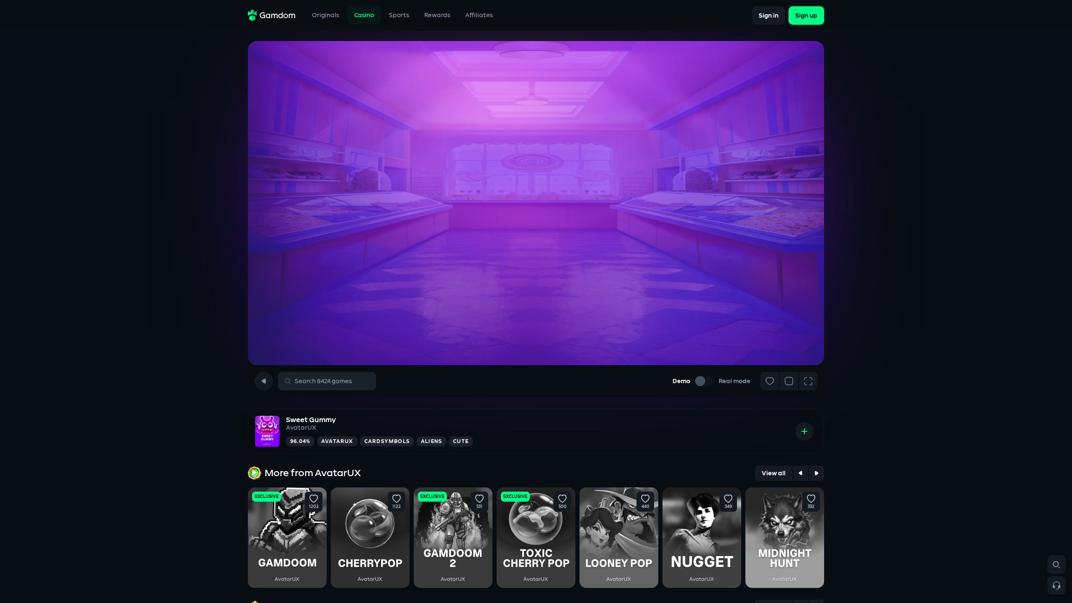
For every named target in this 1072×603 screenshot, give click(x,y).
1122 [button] (396, 507)
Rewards (437, 15)
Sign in (768, 15)
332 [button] (811, 507)
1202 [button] (314, 507)
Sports (399, 15)
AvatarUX (301, 427)
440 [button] (645, 507)
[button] (313, 499)
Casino (364, 15)
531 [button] (479, 507)
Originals (325, 15)
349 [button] (728, 507)
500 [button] (563, 507)
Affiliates (479, 15)
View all (774, 473)
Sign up (806, 15)
